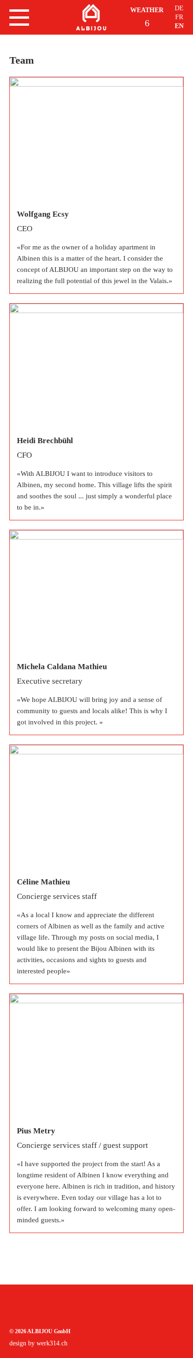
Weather (146, 10)
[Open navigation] (19, 17)
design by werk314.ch (38, 1343)
